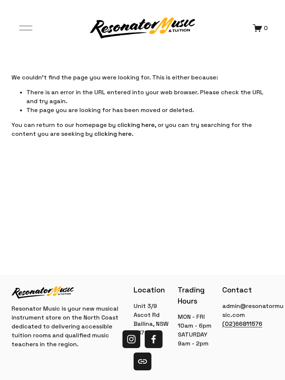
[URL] (142, 361)
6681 (242, 324)
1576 (255, 324)
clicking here (136, 125)
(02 (227, 324)
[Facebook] (154, 339)
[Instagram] (131, 339)
